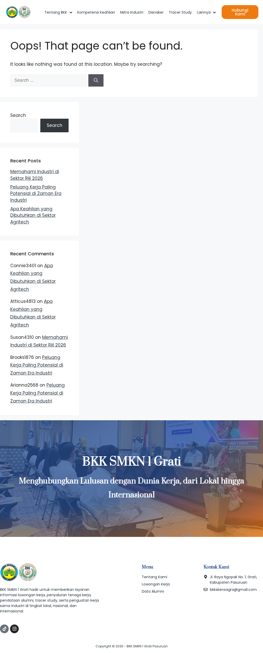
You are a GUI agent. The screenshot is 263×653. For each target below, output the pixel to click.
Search (18, 115)
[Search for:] (49, 80)
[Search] (96, 80)
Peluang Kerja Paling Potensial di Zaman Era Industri (35, 193)
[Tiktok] (4, 628)
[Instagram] (14, 628)
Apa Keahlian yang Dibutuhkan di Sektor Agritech (33, 215)
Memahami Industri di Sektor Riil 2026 (34, 175)
